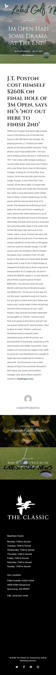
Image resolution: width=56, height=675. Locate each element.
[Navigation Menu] (52, 6)
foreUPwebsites (23, 51)
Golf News (28, 20)
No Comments (28, 55)
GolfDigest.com (25, 378)
